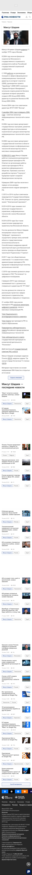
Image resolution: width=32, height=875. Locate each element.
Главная (4, 22)
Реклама (15, 805)
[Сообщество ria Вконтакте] (18, 791)
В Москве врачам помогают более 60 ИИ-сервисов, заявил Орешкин (11, 512)
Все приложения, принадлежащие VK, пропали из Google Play (9, 693)
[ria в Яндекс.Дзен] (11, 791)
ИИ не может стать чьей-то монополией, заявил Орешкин (11, 580)
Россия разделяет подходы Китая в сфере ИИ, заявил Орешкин (11, 476)
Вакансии (5, 812)
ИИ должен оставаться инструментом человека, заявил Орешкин (10, 595)
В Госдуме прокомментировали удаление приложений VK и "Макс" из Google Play (11, 725)
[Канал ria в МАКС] (5, 791)
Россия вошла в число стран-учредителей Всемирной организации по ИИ (11, 663)
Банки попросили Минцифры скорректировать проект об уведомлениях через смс (11, 771)
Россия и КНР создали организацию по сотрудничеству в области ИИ (10, 678)
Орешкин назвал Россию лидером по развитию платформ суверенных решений (10, 647)
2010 (10, 358)
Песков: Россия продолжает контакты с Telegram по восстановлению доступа (11, 446)
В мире (28, 802)
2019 (4, 363)
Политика (4, 802)
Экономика (20, 802)
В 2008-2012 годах (8, 155)
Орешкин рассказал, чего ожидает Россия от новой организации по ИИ (10, 461)
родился (24, 49)
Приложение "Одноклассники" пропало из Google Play (10, 755)
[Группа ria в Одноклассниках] (25, 791)
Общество (12, 802)
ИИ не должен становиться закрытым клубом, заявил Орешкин (11, 543)
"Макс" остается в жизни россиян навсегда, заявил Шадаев (10, 394)
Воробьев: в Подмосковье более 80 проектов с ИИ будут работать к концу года (11, 610)
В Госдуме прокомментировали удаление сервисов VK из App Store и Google (10, 410)
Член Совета (6, 321)
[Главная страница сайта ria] (10, 16)
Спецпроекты (6, 805)
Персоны (9, 22)
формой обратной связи (9, 859)
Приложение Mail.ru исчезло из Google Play (9, 739)
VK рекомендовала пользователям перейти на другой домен (11, 708)
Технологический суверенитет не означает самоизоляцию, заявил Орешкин (10, 529)
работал (10, 73)
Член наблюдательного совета (13, 337)
